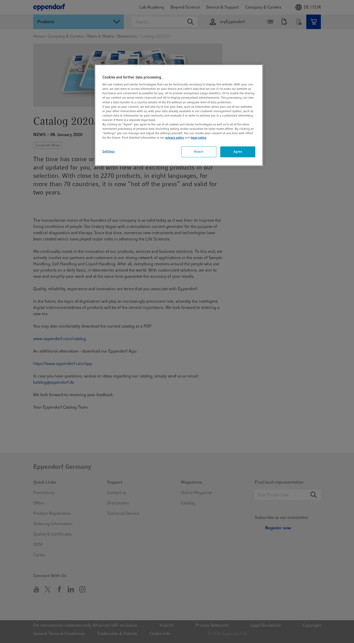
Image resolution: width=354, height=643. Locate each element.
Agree (237, 151)
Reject (198, 151)
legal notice (198, 137)
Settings (108, 151)
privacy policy (174, 137)
